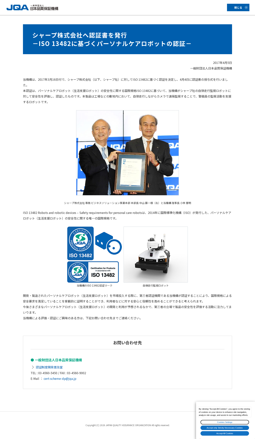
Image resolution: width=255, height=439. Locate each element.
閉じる (238, 7)
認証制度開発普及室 (49, 367)
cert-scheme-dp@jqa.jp (60, 378)
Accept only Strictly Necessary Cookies (225, 428)
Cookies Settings (224, 422)
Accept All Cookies (224, 433)
